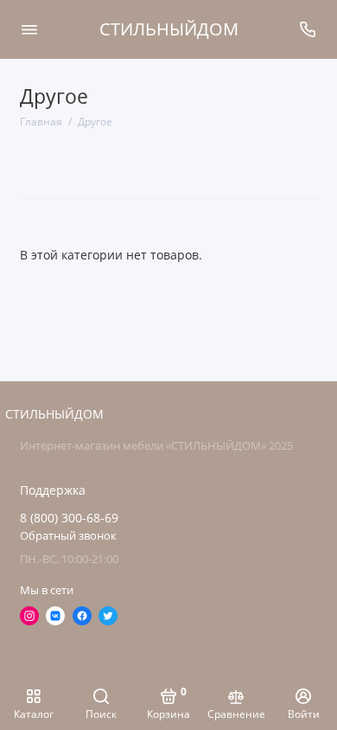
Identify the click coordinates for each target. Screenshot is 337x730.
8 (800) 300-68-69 (69, 518)
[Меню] (29, 29)
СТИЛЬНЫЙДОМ (168, 29)
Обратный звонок (68, 535)
